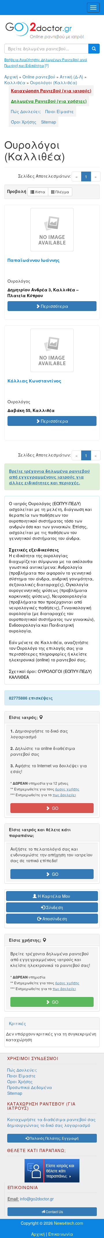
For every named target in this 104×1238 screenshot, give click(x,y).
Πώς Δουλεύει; (26, 111)
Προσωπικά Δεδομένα (29, 1087)
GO (54, 808)
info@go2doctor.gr (37, 1199)
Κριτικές (17, 1023)
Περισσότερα (54, 306)
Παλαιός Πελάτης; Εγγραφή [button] (54, 1138)
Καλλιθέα (14, 82)
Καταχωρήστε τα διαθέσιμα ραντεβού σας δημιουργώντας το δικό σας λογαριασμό (51, 1122)
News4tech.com (68, 1223)
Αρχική (11, 77)
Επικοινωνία (60, 1234)
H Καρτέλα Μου (54, 896)
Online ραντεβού (39, 77)
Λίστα (39, 191)
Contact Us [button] (54, 1211)
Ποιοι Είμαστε (59, 111)
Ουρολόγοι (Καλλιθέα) (53, 82)
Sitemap (48, 122)
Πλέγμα (62, 191)
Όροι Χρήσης (23, 122)
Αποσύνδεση (54, 918)
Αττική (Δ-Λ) (71, 77)
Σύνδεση (54, 907)
